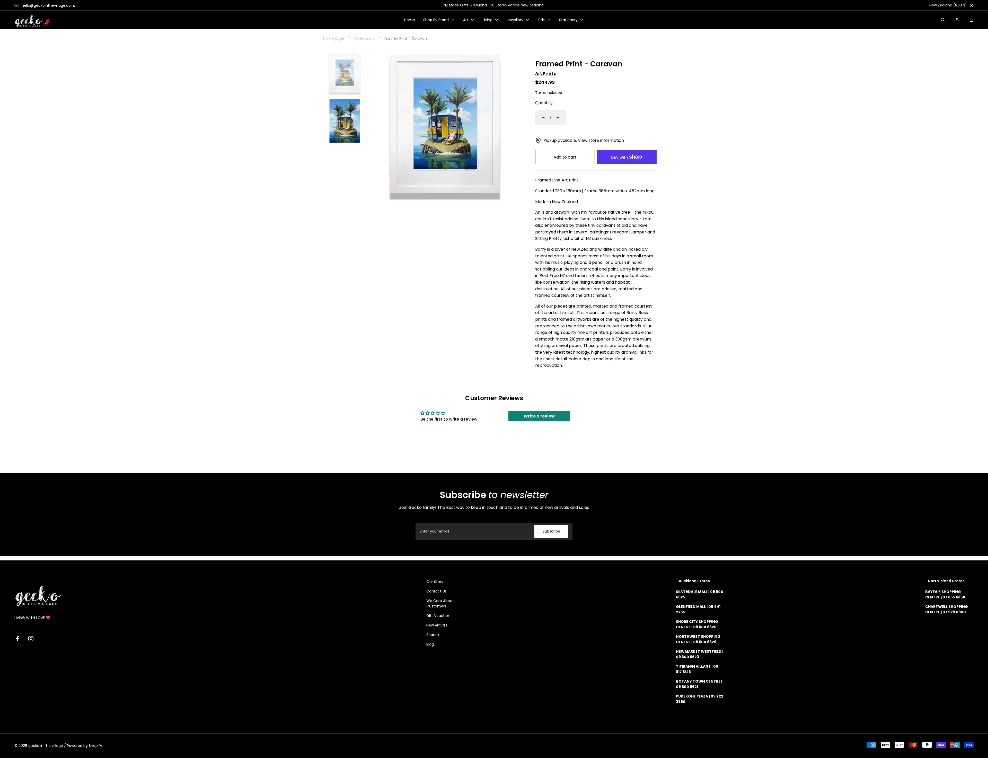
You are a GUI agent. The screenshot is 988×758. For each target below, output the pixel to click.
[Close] (971, 5)
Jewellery (515, 19)
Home (409, 19)
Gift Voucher (437, 615)
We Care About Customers (440, 603)
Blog (430, 644)
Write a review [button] (539, 416)
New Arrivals (436, 625)
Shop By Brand (436, 19)
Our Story (434, 581)
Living (487, 19)
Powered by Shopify (84, 745)
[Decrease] (540, 117)
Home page (333, 38)
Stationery (568, 19)
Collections (364, 38)
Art (465, 19)
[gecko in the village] (29, 20)
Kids (541, 19)
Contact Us (436, 591)
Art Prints (545, 73)
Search (432, 634)
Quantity (544, 103)
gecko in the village (45, 745)
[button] (971, 20)
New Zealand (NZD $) (948, 5)
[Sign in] (957, 20)
